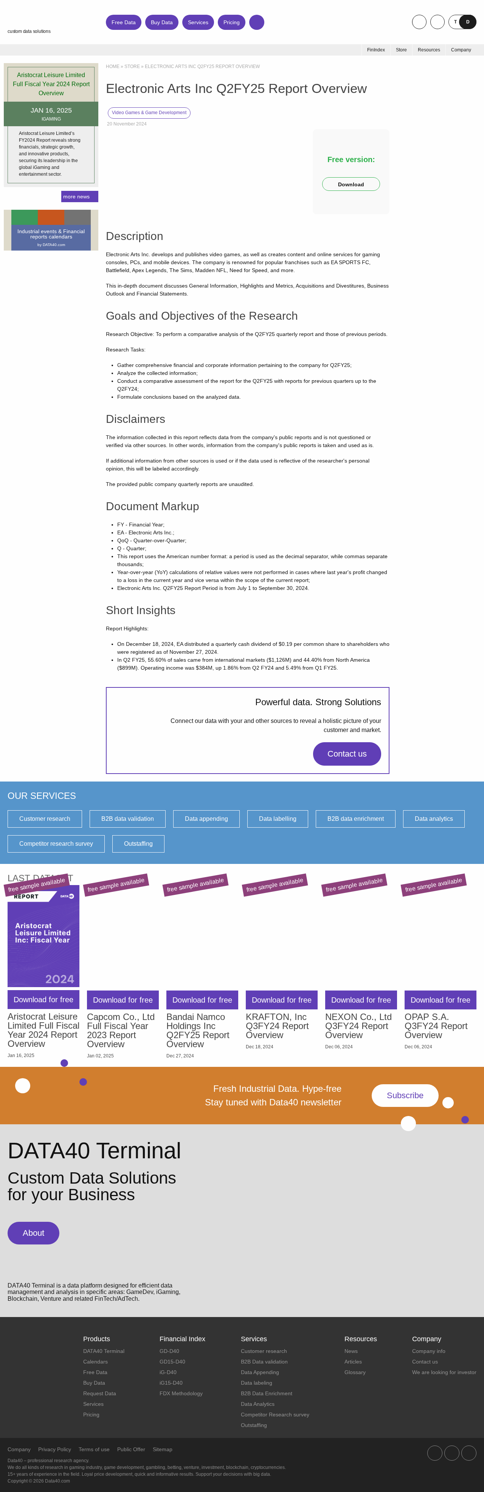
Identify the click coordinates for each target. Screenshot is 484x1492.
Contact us (347, 753)
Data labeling (256, 1383)
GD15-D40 (172, 1362)
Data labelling (277, 819)
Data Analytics (258, 1404)
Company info (428, 1351)
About (33, 1233)
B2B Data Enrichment (266, 1393)
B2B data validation (127, 819)
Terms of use (94, 1449)
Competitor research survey (56, 843)
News (351, 1351)
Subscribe (405, 1095)
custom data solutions (29, 31)
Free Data (124, 22)
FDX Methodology (181, 1393)
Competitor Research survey (275, 1415)
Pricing (231, 22)
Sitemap (162, 1449)
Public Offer (131, 1449)
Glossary (355, 1372)
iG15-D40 (171, 1383)
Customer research (44, 819)
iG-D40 (168, 1372)
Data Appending (260, 1372)
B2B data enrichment (355, 819)
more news (76, 196)
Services (198, 22)
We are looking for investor (444, 1372)
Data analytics (434, 819)
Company (19, 1449)
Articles (353, 1362)
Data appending (206, 819)
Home (112, 66)
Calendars (95, 1362)
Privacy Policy (54, 1449)
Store (132, 66)
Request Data (99, 1393)
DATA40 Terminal (103, 1351)
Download (351, 184)
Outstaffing (138, 843)
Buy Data (162, 22)
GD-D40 (169, 1351)
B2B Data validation (264, 1362)
